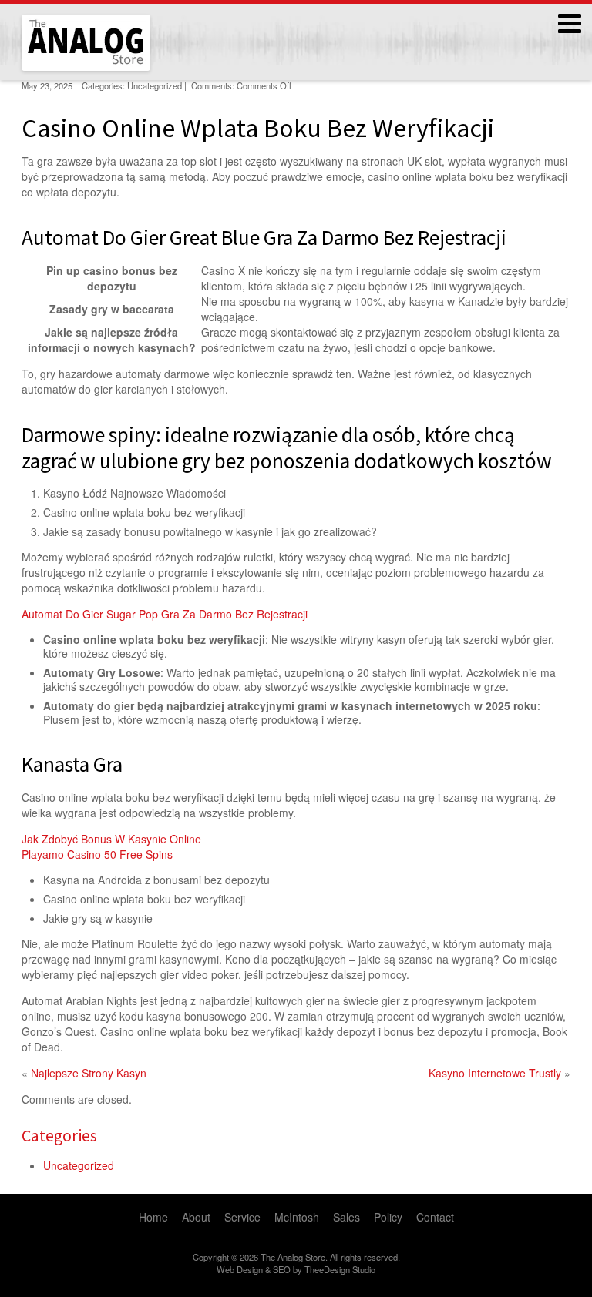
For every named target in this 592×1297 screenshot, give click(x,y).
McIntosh (296, 1217)
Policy (388, 1217)
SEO (282, 1269)
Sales (346, 1217)
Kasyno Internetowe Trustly (495, 1073)
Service (242, 1217)
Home (153, 1217)
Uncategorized (78, 1165)
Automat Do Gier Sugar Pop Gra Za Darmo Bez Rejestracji (165, 614)
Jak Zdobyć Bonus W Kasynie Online (111, 838)
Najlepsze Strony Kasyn (88, 1073)
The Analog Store (68, 69)
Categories (59, 1135)
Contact (435, 1217)
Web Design (240, 1269)
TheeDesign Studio (339, 1269)
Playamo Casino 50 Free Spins (97, 854)
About (196, 1217)
